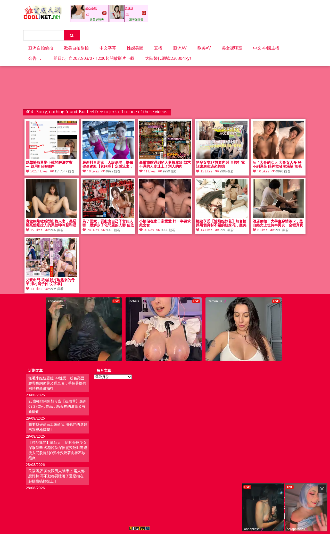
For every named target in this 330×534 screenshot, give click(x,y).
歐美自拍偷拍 (76, 48)
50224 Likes (38, 171)
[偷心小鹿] (78, 17)
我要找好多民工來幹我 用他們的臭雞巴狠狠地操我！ (57, 427)
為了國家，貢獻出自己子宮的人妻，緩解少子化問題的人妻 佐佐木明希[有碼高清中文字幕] (108, 223)
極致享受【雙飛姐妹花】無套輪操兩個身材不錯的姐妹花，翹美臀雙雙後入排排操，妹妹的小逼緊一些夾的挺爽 (221, 223)
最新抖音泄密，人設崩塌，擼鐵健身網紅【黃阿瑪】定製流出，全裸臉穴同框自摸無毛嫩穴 (107, 164)
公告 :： (35, 58)
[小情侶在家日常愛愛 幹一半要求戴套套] (165, 216)
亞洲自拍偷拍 (40, 48)
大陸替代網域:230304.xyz (168, 58)
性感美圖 (135, 48)
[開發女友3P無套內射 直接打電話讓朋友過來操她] (222, 157)
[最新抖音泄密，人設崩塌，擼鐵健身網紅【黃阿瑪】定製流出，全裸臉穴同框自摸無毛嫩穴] (108, 157)
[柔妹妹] (117, 17)
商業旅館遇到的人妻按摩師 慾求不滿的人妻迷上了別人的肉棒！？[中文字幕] (165, 164)
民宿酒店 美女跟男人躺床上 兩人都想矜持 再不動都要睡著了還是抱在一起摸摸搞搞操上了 (57, 475)
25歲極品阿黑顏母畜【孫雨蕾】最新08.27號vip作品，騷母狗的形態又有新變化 (57, 406)
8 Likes (262, 230)
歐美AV (204, 48)
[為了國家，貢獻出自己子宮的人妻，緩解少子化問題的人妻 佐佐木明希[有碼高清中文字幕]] (108, 216)
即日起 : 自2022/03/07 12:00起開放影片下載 (93, 58)
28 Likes (93, 230)
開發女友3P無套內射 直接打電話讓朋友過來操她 (220, 164)
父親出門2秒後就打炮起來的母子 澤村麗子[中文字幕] (50, 282)
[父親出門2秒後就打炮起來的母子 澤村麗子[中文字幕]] (51, 275)
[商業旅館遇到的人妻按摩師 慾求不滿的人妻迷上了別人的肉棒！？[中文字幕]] (165, 157)
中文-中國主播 (266, 48)
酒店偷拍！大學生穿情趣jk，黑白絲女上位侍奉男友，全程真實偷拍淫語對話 (278, 223)
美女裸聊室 (232, 48)
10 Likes (93, 171)
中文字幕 (108, 48)
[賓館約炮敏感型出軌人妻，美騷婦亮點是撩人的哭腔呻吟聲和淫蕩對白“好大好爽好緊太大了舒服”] (51, 216)
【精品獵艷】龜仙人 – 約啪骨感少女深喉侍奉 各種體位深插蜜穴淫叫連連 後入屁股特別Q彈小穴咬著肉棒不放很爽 (57, 450)
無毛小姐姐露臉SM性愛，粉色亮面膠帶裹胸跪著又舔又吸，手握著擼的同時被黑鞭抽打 (57, 383)
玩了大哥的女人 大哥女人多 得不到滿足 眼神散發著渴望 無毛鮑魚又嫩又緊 (277, 164)
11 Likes (149, 171)
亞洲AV (180, 48)
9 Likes (149, 230)
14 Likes (206, 230)
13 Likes (36, 289)
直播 (158, 48)
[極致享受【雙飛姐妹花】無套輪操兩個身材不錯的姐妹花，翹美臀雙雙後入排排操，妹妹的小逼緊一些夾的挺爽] (222, 216)
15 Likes (206, 171)
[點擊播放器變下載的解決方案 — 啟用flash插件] (51, 157)
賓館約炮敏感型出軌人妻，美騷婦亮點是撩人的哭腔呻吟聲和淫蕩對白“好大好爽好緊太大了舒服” (51, 223)
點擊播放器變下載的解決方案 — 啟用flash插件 (49, 164)
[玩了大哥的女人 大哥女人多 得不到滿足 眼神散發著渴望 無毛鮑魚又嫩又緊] (278, 157)
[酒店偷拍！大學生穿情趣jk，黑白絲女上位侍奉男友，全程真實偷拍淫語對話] (278, 216)
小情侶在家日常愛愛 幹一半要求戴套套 (165, 223)
